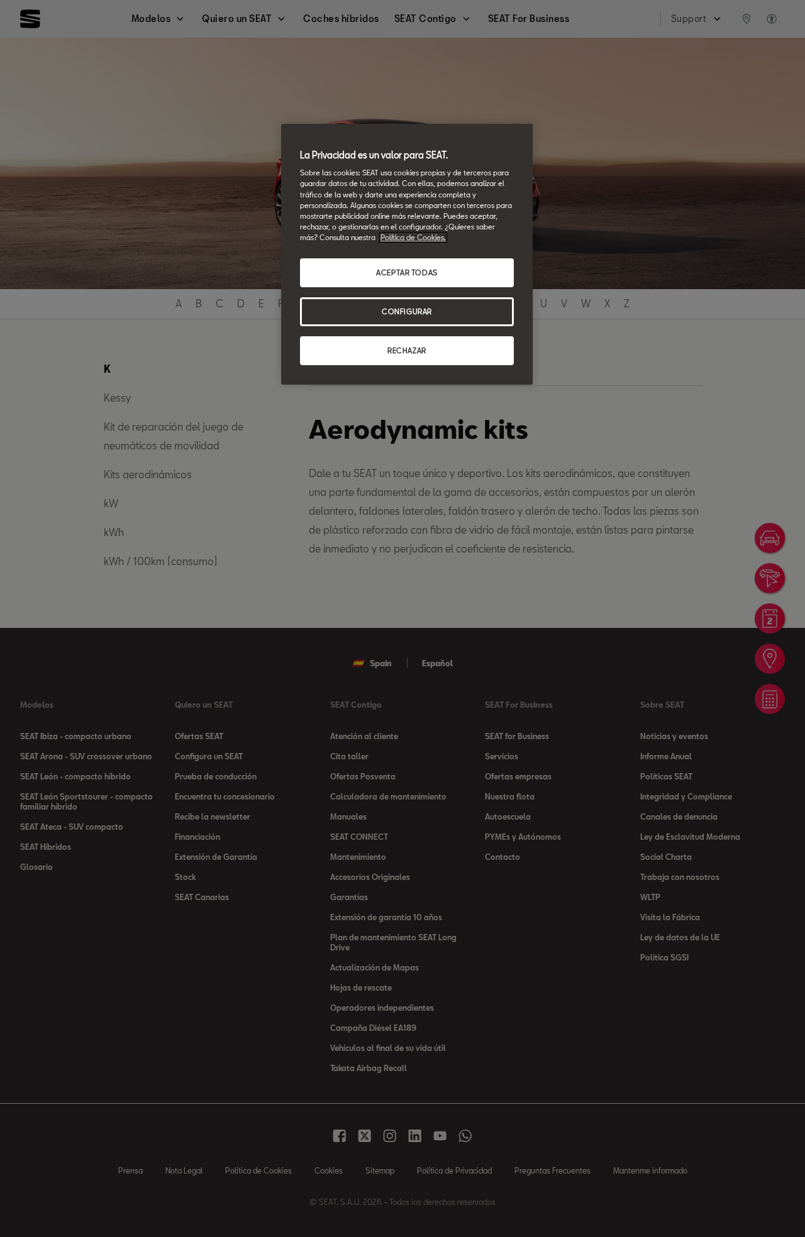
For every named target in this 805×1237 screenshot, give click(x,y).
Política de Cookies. (413, 237)
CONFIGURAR (407, 311)
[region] (407, 254)
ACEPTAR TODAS (406, 272)
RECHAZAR (406, 350)
